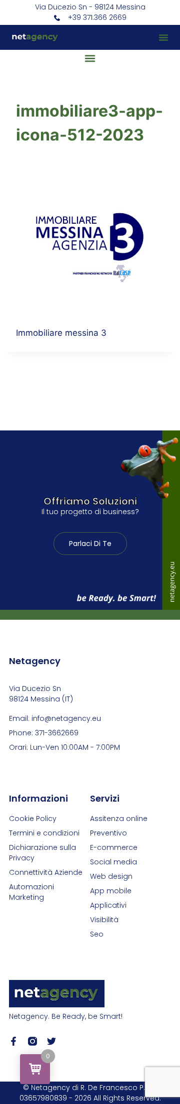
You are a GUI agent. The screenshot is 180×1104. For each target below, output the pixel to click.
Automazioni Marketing (31, 892)
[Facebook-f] (13, 1041)
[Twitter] (51, 1041)
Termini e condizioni (44, 833)
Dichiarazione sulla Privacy (42, 852)
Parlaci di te (90, 544)
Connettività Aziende (45, 872)
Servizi (105, 798)
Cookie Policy (32, 819)
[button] (163, 37)
